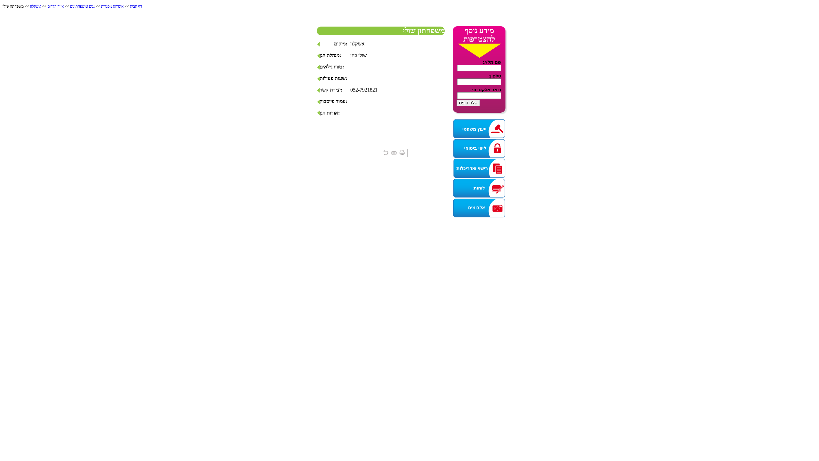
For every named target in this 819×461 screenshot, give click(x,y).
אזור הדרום (55, 6)
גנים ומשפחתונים (82, 6)
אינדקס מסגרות (112, 6)
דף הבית (136, 6)
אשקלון (35, 6)
